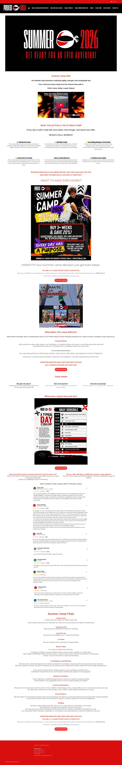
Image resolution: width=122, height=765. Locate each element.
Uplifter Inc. (17, 761)
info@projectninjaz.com (47, 755)
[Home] (28, 8)
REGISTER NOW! (61, 280)
